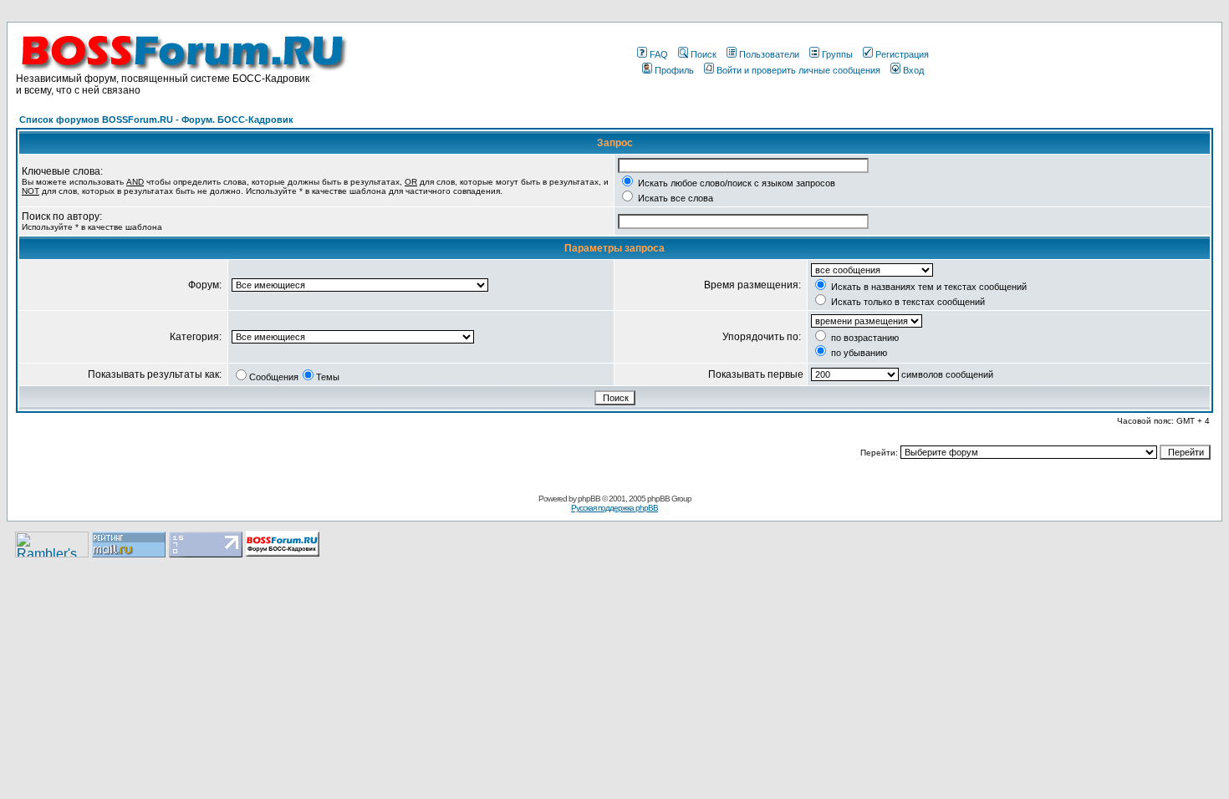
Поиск (703, 54)
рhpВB (589, 498)
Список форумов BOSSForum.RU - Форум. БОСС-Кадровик (156, 120)
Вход (913, 70)
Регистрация (902, 54)
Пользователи (769, 54)
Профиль (674, 70)
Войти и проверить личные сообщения (798, 70)
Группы (837, 54)
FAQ (659, 54)
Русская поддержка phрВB (614, 507)
